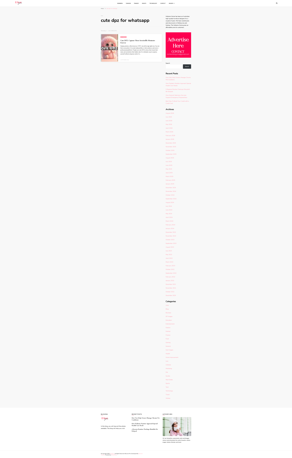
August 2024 (170, 202)
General (168, 346)
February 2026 (170, 135)
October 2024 (170, 195)
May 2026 (169, 124)
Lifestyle (168, 365)
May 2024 (169, 214)
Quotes (168, 376)
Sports (168, 383)
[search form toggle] (276, 3)
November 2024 (171, 191)
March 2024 (169, 221)
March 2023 (169, 262)
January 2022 (170, 280)
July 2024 (169, 206)
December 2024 (171, 188)
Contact (163, 3)
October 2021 (170, 292)
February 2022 (170, 277)
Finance (136, 3)
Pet (167, 372)
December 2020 (171, 295)
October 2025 (170, 150)
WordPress (114, 455)
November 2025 (171, 147)
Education (169, 320)
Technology (153, 3)
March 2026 (169, 132)
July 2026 (169, 117)
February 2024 (170, 225)
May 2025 (169, 169)
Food (167, 339)
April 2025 (169, 173)
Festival (168, 331)
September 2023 (171, 243)
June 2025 (169, 165)
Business (120, 3)
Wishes (168, 398)
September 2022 (171, 273)
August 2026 (170, 113)
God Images (169, 350)
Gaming (168, 342)
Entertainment (170, 324)
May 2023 (169, 254)
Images (171, 3)
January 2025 (170, 184)
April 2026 (169, 128)
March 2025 (169, 176)
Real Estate (169, 380)
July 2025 (169, 161)
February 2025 (170, 180)
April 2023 (169, 258)
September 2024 (171, 199)
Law (167, 361)
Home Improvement (172, 357)
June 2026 (169, 121)
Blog (167, 309)
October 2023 (170, 240)
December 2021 (171, 284)
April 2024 (169, 217)
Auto (167, 305)
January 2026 (170, 139)
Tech (167, 387)
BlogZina (112, 453)
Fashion (128, 3)
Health (144, 3)
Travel (168, 394)
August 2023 (170, 247)
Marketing (169, 368)
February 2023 (170, 266)
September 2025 (171, 154)
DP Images (123, 37)
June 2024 (169, 210)
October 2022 (170, 269)
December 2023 (171, 232)
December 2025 (171, 143)
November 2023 (171, 236)
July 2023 (169, 251)
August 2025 (170, 158)
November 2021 (171, 288)
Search (168, 63)
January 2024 (170, 228)
